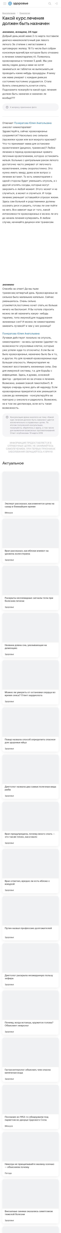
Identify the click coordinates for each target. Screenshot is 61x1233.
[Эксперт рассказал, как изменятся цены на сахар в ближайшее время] (30, 493)
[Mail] (10, 3)
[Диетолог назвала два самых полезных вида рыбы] (30, 777)
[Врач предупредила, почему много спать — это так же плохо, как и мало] (30, 824)
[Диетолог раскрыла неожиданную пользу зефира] (30, 965)
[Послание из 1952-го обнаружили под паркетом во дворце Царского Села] (30, 1107)
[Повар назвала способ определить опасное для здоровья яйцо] (30, 729)
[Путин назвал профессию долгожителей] (30, 918)
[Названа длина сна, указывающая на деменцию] (30, 635)
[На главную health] (20, 3)
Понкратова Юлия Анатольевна (32, 122)
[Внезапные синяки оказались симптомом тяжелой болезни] (30, 1201)
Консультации (8, 13)
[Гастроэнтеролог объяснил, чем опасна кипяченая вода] (30, 1060)
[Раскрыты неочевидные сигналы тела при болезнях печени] (30, 588)
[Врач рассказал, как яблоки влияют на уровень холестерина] (30, 541)
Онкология (25, 13)
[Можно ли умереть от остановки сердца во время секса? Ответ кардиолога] (30, 682)
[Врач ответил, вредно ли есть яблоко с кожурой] (30, 871)
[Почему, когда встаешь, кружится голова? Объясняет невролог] (30, 1012)
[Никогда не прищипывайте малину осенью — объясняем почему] (30, 1154)
